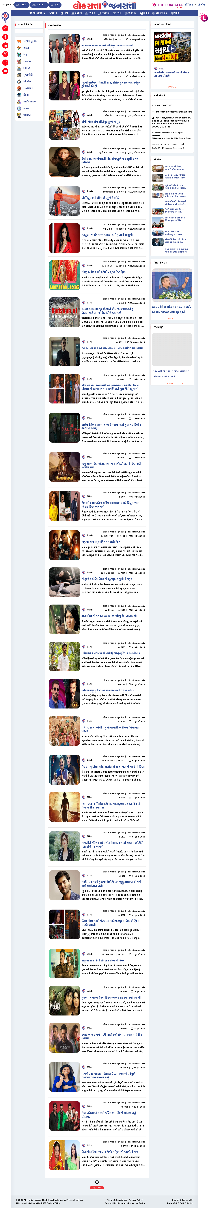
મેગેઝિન (27, 115)
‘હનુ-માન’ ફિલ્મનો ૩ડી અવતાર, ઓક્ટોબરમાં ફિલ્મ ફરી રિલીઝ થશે (111, 466)
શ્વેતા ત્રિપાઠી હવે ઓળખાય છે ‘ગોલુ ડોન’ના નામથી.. (110, 616)
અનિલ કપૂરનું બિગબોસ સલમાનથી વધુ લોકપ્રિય (108, 690)
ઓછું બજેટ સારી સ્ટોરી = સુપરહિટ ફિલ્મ (104, 272)
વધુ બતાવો (97, 1187)
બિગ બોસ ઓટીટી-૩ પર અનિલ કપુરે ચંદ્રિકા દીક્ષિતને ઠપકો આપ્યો (111, 923)
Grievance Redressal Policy (131, 1203)
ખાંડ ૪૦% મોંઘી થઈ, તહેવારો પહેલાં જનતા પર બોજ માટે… (174, 168)
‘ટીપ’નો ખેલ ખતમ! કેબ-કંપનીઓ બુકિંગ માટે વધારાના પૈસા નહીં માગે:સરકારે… (174, 210)
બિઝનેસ (27, 82)
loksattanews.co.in (136, 35)
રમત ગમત (132, 13)
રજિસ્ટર (189, 5)
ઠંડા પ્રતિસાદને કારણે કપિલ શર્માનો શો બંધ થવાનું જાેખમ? (109, 1115)
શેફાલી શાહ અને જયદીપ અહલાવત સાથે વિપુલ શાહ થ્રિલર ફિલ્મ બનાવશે (110, 505)
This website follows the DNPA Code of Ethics (171, 138)
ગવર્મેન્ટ (91, 13)
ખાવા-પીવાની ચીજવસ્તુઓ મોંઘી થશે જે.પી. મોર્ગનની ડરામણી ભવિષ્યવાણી (175, 203)
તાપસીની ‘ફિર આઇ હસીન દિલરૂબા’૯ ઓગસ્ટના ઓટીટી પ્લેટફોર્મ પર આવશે (112, 845)
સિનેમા (146, 13)
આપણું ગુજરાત (39, 13)
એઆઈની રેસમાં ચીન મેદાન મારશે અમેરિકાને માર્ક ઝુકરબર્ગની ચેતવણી (175, 241)
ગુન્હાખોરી (105, 13)
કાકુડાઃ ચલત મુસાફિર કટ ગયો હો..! (101, 542)
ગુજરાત (162, 69)
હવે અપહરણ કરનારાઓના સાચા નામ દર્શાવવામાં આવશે (112, 348)
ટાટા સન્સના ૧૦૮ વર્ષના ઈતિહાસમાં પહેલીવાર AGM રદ (175, 195)
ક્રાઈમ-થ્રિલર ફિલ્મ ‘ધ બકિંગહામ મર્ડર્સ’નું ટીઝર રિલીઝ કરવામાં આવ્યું (111, 427)
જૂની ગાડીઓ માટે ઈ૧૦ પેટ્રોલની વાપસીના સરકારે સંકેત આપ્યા (175, 187)
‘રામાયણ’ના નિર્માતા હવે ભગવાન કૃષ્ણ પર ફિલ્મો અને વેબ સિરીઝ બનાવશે (111, 806)
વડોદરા (23, 4)
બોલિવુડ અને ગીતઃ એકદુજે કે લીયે (100, 198)
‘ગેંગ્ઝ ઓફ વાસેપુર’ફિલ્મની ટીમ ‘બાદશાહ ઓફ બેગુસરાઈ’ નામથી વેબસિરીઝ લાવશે (107, 311)
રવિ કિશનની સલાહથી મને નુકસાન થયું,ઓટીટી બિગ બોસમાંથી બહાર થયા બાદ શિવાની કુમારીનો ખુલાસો (110, 387)
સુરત (56, 4)
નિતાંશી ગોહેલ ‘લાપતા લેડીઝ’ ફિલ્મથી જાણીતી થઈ (110, 1152)
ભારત (54, 13)
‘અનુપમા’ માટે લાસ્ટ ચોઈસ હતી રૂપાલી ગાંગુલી (107, 235)
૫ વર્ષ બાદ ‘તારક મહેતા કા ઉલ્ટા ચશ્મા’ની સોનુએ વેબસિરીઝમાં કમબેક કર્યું (108, 1076)
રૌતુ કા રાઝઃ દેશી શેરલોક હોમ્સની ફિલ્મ (103, 960)
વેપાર (118, 13)
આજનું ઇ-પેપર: (8, 4)
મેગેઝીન (90, 39)
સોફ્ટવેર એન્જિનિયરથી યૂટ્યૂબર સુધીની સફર (107, 579)
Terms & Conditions (160, 144)
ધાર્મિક (176, 13)
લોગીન (201, 5)
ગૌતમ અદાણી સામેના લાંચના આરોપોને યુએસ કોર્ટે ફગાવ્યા (176, 250)
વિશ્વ (65, 13)
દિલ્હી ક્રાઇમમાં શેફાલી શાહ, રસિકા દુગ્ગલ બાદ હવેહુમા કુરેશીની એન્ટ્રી (111, 84)
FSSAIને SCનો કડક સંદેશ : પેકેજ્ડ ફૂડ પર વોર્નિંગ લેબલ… (176, 219)
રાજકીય (78, 13)
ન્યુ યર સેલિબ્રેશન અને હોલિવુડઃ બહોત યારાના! (107, 45)
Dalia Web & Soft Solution (180, 1203)
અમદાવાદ (40, 4)
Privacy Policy (177, 144)
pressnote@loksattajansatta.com (174, 112)
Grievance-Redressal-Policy (175, 148)
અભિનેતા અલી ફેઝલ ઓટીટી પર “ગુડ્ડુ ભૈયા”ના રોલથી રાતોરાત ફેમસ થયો (112, 884)
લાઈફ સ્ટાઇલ (161, 13)
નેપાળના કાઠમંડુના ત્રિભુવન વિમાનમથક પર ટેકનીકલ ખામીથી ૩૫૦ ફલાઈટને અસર (171, 374)
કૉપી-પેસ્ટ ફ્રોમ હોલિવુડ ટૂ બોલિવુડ (101, 122)
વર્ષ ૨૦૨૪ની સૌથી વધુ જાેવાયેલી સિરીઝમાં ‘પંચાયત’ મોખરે (110, 729)
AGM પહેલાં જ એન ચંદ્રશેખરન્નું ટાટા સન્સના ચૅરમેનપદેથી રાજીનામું (174, 233)
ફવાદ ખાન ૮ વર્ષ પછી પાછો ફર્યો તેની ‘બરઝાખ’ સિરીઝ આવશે (112, 1037)
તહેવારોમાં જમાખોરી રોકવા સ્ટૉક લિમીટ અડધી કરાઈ (175, 176)
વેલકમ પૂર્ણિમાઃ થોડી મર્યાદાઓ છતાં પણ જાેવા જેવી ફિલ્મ (113, 767)
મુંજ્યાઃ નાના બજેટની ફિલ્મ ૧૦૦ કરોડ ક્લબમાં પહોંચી (111, 997)
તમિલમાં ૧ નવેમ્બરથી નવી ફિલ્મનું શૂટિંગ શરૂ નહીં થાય (111, 653)
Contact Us (157, 148)
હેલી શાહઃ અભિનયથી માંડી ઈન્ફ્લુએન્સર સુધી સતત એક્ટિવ (110, 161)
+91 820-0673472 (164, 105)
